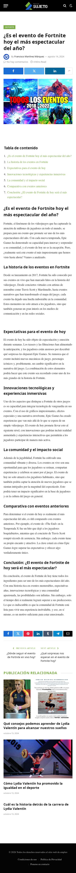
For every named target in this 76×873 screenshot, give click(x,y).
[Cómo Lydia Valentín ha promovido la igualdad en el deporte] (38, 759)
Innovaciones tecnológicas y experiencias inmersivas (36, 174)
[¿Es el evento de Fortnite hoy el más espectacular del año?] (38, 101)
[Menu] (6, 6)
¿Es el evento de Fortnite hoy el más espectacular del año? (39, 156)
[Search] (65, 6)
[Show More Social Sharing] (69, 71)
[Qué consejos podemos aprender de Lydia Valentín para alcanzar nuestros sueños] (38, 699)
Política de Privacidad (51, 859)
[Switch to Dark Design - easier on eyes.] (70, 5)
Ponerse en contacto (39, 864)
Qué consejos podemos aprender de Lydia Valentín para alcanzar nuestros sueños (36, 725)
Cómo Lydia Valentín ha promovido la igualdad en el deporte (33, 785)
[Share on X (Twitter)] (34, 71)
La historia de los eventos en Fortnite (27, 162)
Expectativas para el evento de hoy (26, 168)
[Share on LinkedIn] (55, 71)
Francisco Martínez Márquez (29, 56)
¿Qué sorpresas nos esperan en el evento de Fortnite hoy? (55, 657)
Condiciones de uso (27, 859)
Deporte (9, 27)
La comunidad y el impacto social (26, 180)
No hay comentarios (17, 61)
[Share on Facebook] (13, 71)
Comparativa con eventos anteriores (27, 186)
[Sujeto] (38, 6)
